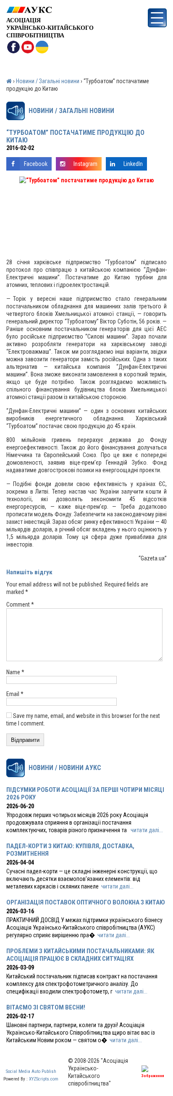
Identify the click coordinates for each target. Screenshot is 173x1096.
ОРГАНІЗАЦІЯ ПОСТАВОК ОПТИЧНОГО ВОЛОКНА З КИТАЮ (85, 902)
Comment (20, 604)
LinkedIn (133, 163)
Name (15, 672)
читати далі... (147, 830)
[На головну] (50, 9)
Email (15, 694)
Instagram (85, 163)
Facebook (35, 163)
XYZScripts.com (43, 1079)
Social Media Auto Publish (31, 1071)
